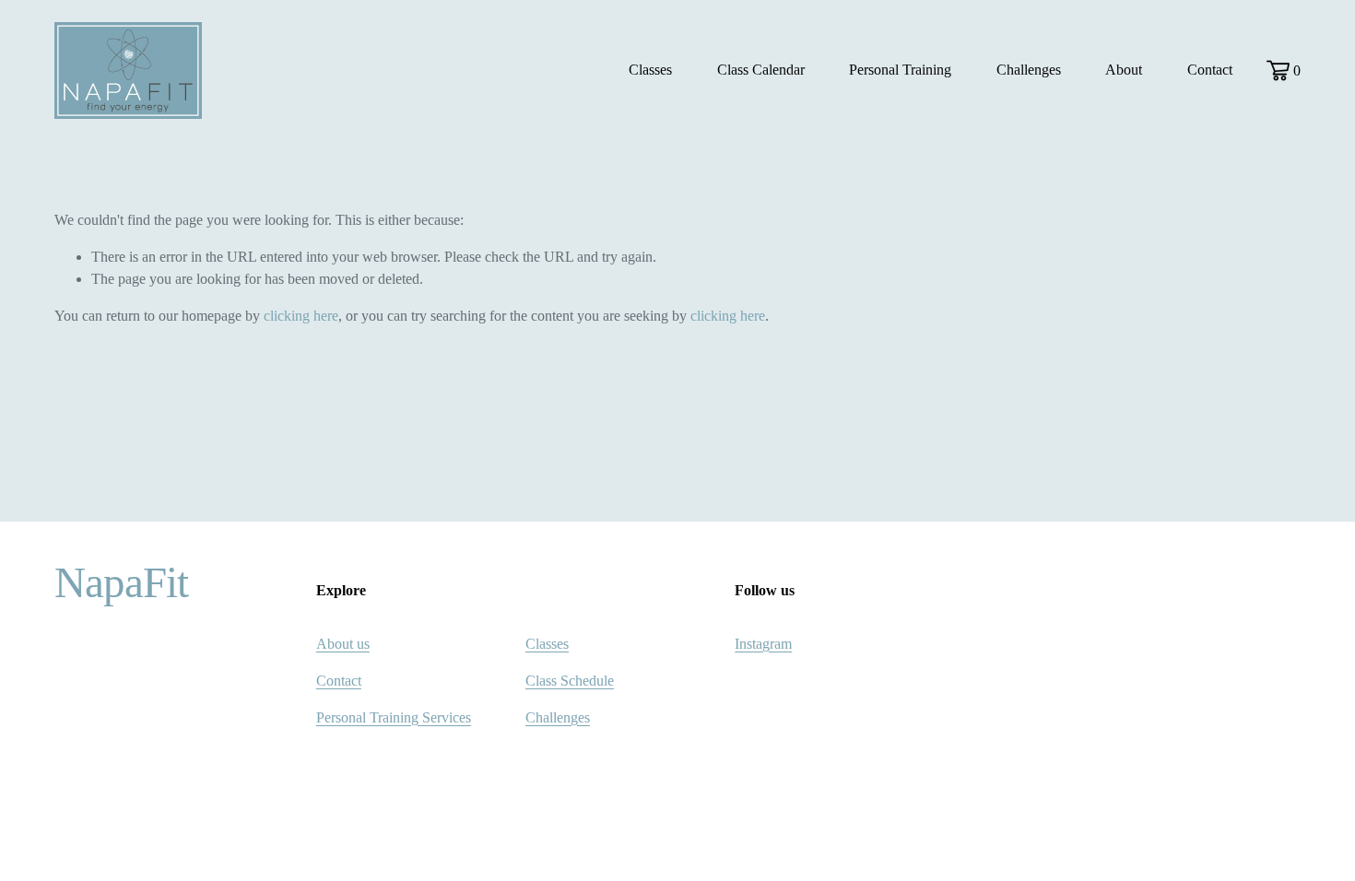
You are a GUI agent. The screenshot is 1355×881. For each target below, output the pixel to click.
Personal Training (900, 69)
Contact (1209, 69)
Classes (547, 644)
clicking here (301, 315)
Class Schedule (569, 680)
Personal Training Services (393, 717)
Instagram (763, 644)
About (1123, 69)
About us (343, 644)
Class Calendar (761, 69)
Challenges (1028, 69)
